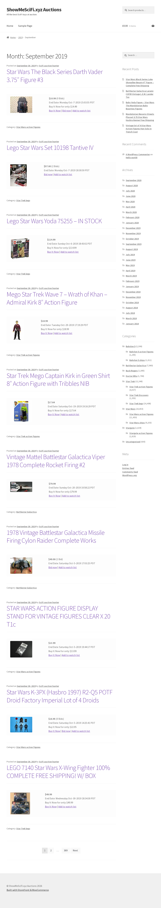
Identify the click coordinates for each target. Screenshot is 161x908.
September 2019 (133, 244)
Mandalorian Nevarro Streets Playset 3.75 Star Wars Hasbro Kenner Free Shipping (140, 117)
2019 (20, 37)
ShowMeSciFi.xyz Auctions (34, 9)
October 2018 (132, 302)
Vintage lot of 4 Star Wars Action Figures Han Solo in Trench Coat (139, 128)
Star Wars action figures (28, 127)
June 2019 (130, 260)
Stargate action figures (141, 433)
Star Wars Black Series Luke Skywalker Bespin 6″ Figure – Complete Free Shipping (140, 82)
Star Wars (130, 408)
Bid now (66, 110)
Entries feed (128, 468)
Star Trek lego (23, 200)
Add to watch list (81, 110)
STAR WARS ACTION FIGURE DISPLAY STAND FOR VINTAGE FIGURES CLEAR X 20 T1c (58, 616)
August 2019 (132, 249)
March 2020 (131, 212)
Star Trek (130, 381)
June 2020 (130, 196)
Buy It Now (55, 110)
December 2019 (133, 228)
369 (66, 850)
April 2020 (130, 206)
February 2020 (132, 217)
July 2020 (130, 190)
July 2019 (130, 254)
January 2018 (132, 323)
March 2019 (131, 275)
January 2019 (132, 286)
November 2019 (133, 233)
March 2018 (131, 318)
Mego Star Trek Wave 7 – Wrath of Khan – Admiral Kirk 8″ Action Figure (57, 298)
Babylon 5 (130, 346)
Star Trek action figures (28, 355)
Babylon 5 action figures (141, 351)
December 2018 (133, 291)
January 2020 (132, 222)
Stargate (130, 427)
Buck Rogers (132, 370)
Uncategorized (133, 441)
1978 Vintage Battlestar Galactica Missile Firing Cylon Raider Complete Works (56, 536)
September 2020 (133, 180)
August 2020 (132, 185)
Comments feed (130, 471)
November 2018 (133, 297)
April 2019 (130, 270)
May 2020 (130, 201)
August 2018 (132, 307)
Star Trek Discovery (138, 395)
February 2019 (132, 281)
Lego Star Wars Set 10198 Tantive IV (50, 147)
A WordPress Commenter (138, 154)
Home (10, 25)
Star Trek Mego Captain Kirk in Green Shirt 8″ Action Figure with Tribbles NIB (58, 379)
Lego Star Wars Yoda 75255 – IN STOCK (54, 221)
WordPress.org (129, 475)
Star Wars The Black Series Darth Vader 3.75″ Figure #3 (55, 76)
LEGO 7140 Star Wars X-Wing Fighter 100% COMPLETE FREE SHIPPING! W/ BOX (58, 771)
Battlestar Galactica (26, 511)
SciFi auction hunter (49, 65)
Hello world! (131, 157)
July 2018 (130, 313)
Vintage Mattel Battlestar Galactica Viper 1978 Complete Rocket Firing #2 (56, 461)
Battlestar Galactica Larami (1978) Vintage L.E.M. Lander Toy (139, 94)
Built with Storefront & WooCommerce (28, 890)
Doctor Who (131, 376)
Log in (125, 464)
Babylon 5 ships (137, 360)
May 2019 (130, 265)
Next (75, 850)
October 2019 (132, 238)
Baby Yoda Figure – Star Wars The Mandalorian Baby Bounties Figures (140, 105)
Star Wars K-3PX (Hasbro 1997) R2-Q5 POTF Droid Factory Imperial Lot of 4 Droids (59, 696)
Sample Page (25, 25)
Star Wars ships (137, 422)
